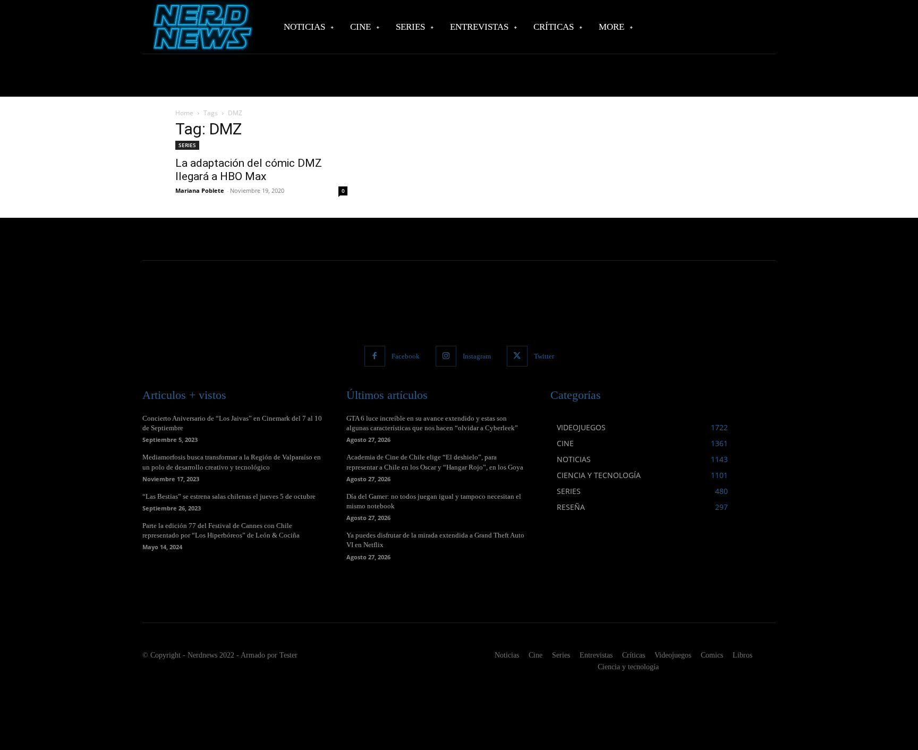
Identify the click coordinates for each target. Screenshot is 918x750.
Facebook (406, 356)
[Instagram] (446, 356)
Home (184, 112)
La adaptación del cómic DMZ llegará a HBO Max (248, 170)
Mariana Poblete (199, 190)
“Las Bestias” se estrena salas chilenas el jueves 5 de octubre (229, 496)
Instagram (477, 356)
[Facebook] (374, 356)
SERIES (187, 145)
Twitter (544, 356)
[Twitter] (517, 356)
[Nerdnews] (201, 27)
